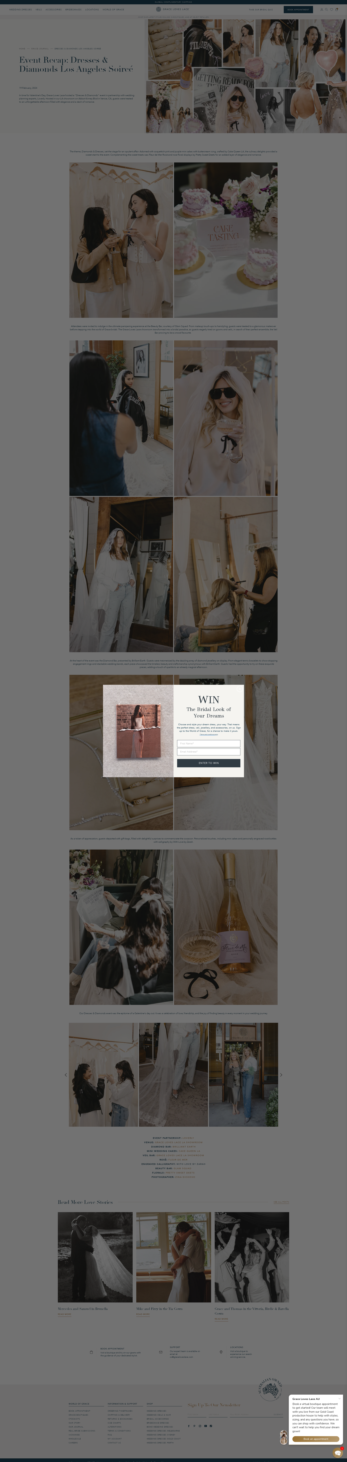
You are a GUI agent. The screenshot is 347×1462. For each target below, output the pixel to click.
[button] (338, 1453)
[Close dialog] (240, 689)
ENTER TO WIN (209, 763)
